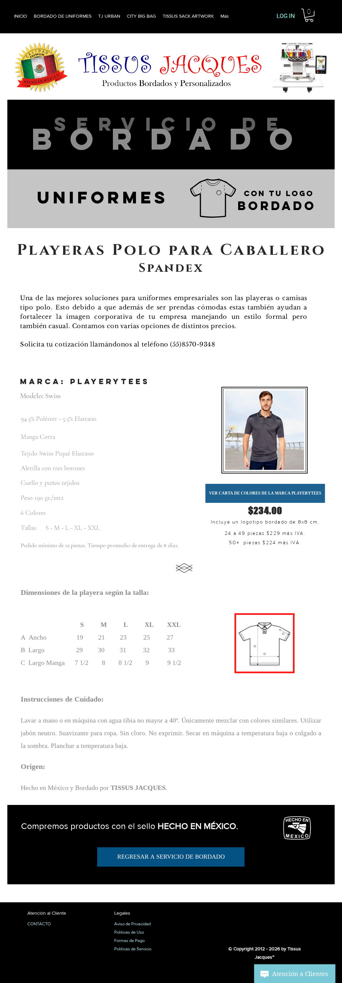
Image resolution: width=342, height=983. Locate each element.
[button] (309, 15)
